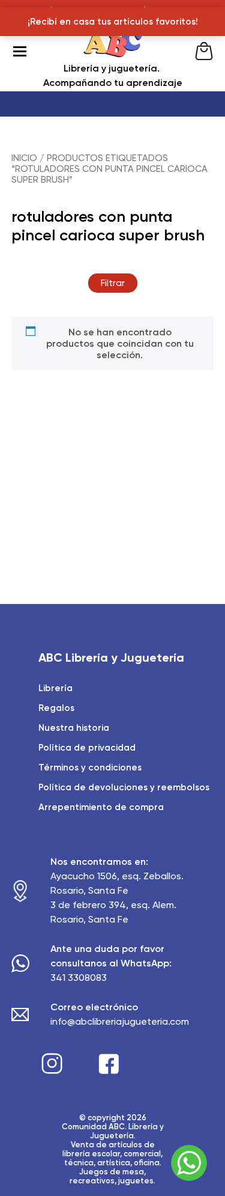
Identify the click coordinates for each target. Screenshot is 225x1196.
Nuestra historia (73, 727)
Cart (204, 51)
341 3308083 (78, 977)
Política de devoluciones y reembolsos (123, 787)
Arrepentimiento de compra (101, 807)
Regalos (56, 708)
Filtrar (113, 283)
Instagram (51, 1063)
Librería (55, 688)
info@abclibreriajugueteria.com (119, 1021)
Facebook (108, 1063)
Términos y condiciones (90, 767)
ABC (113, 51)
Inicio (24, 158)
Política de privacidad (87, 747)
